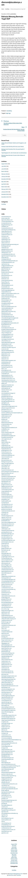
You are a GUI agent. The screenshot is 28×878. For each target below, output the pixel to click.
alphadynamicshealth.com (7, 792)
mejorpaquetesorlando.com (8, 380)
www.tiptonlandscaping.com (8, 718)
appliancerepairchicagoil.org (8, 256)
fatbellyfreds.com (5, 756)
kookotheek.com (5, 287)
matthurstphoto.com (6, 780)
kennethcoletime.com (6, 537)
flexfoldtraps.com (5, 687)
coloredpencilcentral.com (7, 339)
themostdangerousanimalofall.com (10, 471)
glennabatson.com (6, 483)
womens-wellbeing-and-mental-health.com (11, 412)
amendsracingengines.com (8, 689)
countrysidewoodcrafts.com (8, 254)
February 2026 (4, 174)
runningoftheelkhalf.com (7, 681)
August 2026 (4, 163)
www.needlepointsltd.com (7, 707)
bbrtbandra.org (5, 270)
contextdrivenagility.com (7, 525)
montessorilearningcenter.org (8, 775)
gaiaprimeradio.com (6, 548)
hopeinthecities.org (6, 448)
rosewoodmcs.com (6, 735)
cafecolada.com (5, 458)
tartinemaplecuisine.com (7, 542)
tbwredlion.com (5, 770)
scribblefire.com (5, 429)
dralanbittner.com (5, 363)
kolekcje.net (4, 419)
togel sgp (8, 113)
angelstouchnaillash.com (7, 385)
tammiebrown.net (5, 550)
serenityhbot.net (5, 669)
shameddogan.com (6, 650)
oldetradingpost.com (6, 309)
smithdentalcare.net (6, 828)
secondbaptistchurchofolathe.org (9, 813)
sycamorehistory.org (6, 736)
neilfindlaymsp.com (6, 605)
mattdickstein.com (5, 661)
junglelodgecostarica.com (7, 556)
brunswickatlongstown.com (8, 540)
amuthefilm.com (5, 499)
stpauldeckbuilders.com (7, 697)
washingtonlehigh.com (7, 723)
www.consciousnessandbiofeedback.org (11, 739)
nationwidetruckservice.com (8, 596)
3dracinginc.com (5, 468)
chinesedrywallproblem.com (8, 581)
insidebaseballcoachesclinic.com (9, 784)
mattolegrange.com (6, 555)
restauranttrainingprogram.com (9, 406)
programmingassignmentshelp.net (9, 244)
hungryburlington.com (7, 538)
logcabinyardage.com (6, 656)
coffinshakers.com (5, 529)
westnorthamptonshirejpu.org (8, 296)
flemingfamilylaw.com (6, 805)
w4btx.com (4, 383)
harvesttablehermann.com (7, 319)
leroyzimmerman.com (6, 801)
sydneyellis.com (5, 403)
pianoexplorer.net (5, 744)
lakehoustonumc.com (6, 664)
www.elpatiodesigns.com (7, 757)
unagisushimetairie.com (7, 265)
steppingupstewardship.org (8, 720)
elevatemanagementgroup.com (9, 800)
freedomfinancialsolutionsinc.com (9, 685)
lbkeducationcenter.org (7, 422)
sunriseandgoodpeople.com (8, 579)
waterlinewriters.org (6, 648)
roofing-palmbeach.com (7, 334)
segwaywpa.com (5, 643)
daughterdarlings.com (6, 224)
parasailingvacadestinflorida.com (9, 788)
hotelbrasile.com (5, 298)
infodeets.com (4, 226)
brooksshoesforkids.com (7, 638)
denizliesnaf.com (5, 623)
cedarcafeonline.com (6, 231)
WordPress (11, 875)
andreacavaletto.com (6, 434)
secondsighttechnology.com (8, 393)
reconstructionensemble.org (8, 589)
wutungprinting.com (6, 566)
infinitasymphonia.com (7, 504)
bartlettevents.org (5, 301)
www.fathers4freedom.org (7, 677)
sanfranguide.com (5, 465)
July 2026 (3, 166)
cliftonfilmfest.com (6, 341)
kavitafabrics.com (5, 591)
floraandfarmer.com (6, 324)
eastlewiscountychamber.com (8, 476)
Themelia (18, 875)
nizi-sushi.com (4, 545)
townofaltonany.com (6, 573)
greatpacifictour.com (6, 599)
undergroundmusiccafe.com (8, 829)
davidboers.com (5, 658)
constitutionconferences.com (8, 625)
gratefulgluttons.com (6, 450)
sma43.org (4, 713)
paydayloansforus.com (6, 249)
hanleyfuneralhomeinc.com (8, 378)
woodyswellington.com (7, 754)
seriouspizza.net (5, 630)
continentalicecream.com (7, 489)
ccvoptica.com (4, 721)
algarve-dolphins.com (6, 561)
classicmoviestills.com (6, 457)
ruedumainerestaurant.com (8, 511)
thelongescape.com (6, 553)
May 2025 (3, 181)
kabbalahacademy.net (6, 386)
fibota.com (4, 761)
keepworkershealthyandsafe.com (9, 260)
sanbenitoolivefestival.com (7, 455)
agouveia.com (4, 811)
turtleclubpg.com (5, 597)
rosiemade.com (5, 373)
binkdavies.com (5, 493)
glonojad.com (4, 514)
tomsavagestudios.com (7, 411)
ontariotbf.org (4, 257)
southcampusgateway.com (7, 290)
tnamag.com (4, 636)
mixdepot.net (4, 733)
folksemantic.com (5, 355)
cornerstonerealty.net (6, 738)
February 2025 (4, 189)
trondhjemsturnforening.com (8, 767)
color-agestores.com (6, 439)
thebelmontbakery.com (7, 251)
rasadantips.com (5, 238)
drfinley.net (4, 803)
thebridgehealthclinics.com (8, 646)
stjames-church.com (6, 517)
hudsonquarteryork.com (7, 759)
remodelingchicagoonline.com (8, 715)
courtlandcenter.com (6, 604)
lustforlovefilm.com (6, 501)
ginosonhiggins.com (6, 565)
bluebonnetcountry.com (7, 272)
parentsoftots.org (5, 651)
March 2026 (4, 171)
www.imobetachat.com (6, 659)
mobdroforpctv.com (6, 452)
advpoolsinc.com (5, 614)
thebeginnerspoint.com (7, 461)
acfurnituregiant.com (6, 233)
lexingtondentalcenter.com (8, 401)
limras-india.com (5, 218)
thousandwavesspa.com (7, 602)
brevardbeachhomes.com (7, 327)
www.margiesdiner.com (7, 703)
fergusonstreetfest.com (7, 777)
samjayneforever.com (6, 779)
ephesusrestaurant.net (6, 752)
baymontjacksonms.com (7, 571)
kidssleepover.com (5, 246)
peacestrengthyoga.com (7, 684)
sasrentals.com (5, 391)
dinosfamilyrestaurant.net (7, 316)
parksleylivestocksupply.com (8, 435)
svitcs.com (3, 628)
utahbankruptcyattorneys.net (8, 347)
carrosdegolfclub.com (6, 321)
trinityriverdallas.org (6, 424)
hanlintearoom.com (6, 795)
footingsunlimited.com (7, 699)
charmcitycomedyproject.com (8, 522)
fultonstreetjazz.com (6, 300)
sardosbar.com (5, 357)
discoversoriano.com (6, 460)
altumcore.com (5, 633)
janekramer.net (5, 543)
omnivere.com (4, 236)
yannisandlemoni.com (6, 365)
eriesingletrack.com (6, 370)
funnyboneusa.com (6, 586)
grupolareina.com (5, 305)
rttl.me (3, 821)
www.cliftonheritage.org (7, 712)
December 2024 (4, 194)
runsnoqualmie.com (6, 700)
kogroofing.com (5, 282)
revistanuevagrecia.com (7, 515)
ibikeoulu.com (4, 527)
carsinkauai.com (5, 785)
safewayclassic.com (6, 252)
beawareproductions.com (7, 524)
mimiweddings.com (6, 824)
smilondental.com (5, 388)
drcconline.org (5, 609)
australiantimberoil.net (7, 314)
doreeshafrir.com (5, 520)
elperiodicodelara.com (6, 220)
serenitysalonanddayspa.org (8, 229)
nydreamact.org (5, 264)
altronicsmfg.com (5, 241)
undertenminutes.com (6, 234)
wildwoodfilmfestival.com (7, 295)
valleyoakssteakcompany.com (8, 618)
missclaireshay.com (6, 216)
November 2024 (5, 197)
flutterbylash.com (5, 793)
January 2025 (4, 191)
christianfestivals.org (6, 558)
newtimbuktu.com (5, 239)
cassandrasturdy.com (6, 453)
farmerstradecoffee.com (7, 654)
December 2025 (4, 179)
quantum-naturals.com (7, 774)
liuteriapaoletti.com (6, 578)
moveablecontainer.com (7, 303)
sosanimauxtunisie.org (7, 280)
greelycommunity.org (6, 509)
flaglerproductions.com (7, 486)
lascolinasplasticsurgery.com (8, 710)
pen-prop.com (4, 674)
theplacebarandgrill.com (7, 610)
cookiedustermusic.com (7, 587)
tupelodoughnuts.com (6, 375)
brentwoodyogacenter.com (8, 716)
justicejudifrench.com (6, 532)
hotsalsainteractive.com (7, 228)
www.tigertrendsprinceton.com (9, 676)
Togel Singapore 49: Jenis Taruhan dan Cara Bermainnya (14, 152)
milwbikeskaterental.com (7, 569)
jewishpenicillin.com (6, 409)
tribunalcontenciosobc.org (7, 478)
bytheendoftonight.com (7, 447)
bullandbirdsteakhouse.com (8, 708)
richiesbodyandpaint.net (7, 221)
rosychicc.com (4, 443)
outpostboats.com (5, 445)
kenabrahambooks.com (7, 496)
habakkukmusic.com (6, 666)
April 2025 (3, 184)
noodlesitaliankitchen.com (7, 262)
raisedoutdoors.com (6, 344)
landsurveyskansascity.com (8, 695)
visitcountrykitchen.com (7, 560)
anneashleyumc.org (6, 694)
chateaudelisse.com (6, 291)
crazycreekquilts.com (6, 491)
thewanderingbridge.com (7, 533)
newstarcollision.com (6, 390)
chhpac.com (4, 816)
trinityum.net (4, 748)
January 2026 (4, 176)
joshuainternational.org (7, 671)
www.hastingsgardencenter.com (9, 743)
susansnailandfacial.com (7, 672)
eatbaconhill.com (5, 242)
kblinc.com (4, 368)
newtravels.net (5, 247)
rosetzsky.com (4, 512)
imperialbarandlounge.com (8, 342)
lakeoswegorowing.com (7, 808)
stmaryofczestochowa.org (7, 530)
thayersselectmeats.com (7, 640)
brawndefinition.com (6, 488)
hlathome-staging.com (6, 398)
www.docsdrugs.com (6, 702)
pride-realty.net (5, 790)
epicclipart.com (5, 273)
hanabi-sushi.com (5, 726)
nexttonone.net (5, 667)
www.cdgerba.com (5, 762)
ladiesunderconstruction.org (8, 311)
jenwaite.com (4, 798)
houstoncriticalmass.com (7, 470)
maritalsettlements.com (7, 568)
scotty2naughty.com (6, 519)
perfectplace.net (5, 426)
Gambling (9, 111)
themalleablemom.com (7, 535)
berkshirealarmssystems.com (8, 360)
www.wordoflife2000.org (7, 350)
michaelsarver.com (5, 394)
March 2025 (4, 186)
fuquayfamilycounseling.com (8, 810)
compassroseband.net (6, 631)
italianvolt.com (5, 358)
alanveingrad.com (5, 563)
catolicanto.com (5, 421)
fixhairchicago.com (6, 622)
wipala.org (4, 440)
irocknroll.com (5, 349)
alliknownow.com (5, 475)
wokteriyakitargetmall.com (7, 399)
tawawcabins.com (5, 354)
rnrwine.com (4, 806)
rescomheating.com (6, 823)
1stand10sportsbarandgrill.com (9, 381)
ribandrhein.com (5, 417)
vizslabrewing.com (5, 362)
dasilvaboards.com (6, 481)
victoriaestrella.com (6, 600)
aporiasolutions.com (6, 641)
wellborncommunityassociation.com (10, 293)
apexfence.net (4, 833)
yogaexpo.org (4, 430)
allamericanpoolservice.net (8, 408)
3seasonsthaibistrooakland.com (9, 427)
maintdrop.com (5, 277)
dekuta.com (4, 730)
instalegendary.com (6, 259)
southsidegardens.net (6, 746)
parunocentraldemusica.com (8, 764)
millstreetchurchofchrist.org (8, 787)
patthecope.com (5, 627)
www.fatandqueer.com (6, 692)
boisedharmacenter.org (7, 437)
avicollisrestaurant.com (7, 607)
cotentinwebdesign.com (7, 308)
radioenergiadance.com (7, 285)
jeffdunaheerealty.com (6, 682)
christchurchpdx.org (6, 494)
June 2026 (3, 169)
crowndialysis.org (5, 404)
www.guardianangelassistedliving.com (10, 766)
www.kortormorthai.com (7, 690)
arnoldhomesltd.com (6, 337)
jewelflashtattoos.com (6, 267)
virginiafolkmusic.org (6, 414)
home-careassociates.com (7, 432)
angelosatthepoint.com (7, 615)
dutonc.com (4, 551)
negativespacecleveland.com (8, 576)
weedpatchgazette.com (7, 367)
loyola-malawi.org (5, 442)
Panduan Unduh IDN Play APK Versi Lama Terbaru (12, 146)
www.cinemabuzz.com (6, 731)
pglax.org (3, 574)
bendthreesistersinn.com (7, 582)
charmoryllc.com (5, 466)
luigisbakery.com (5, 725)
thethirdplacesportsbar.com (8, 751)
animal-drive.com (5, 635)
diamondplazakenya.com (7, 769)
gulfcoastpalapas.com (6, 645)
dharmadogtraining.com (7, 818)
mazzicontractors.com (6, 749)
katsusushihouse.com (6, 507)
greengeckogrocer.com (7, 396)
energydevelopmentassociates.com (10, 323)
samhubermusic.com (6, 831)
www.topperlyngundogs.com (8, 679)
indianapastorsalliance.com (8, 617)
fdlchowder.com (5, 705)
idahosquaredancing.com (7, 352)
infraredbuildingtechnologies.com (9, 318)
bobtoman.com (5, 278)
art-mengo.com (5, 546)
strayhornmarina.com (6, 484)
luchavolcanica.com (6, 592)
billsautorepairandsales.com (8, 772)
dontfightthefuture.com (7, 336)
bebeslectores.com (6, 313)
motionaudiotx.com (6, 820)
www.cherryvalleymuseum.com (8, 306)
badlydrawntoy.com (6, 663)
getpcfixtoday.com (5, 269)
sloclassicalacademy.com (7, 479)
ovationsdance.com (6, 416)
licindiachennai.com (6, 223)
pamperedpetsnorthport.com (8, 372)
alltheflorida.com (5, 782)
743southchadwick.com (7, 331)
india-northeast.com (6, 332)
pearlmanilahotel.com (6, 275)
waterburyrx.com (5, 612)
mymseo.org (4, 815)
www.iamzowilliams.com (7, 741)
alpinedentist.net (5, 283)
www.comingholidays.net (7, 463)
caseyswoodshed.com (6, 620)
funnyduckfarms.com (6, 797)
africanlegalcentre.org (6, 506)
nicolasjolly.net (5, 502)
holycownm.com (5, 594)
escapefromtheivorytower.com (8, 329)
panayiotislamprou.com (7, 288)
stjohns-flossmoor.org (6, 584)
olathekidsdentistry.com (7, 376)
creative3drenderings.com (7, 653)
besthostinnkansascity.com (8, 826)
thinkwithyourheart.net (7, 345)
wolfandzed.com (5, 728)
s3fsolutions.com (5, 326)
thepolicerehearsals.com (7, 473)
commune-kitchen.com (7, 497)
